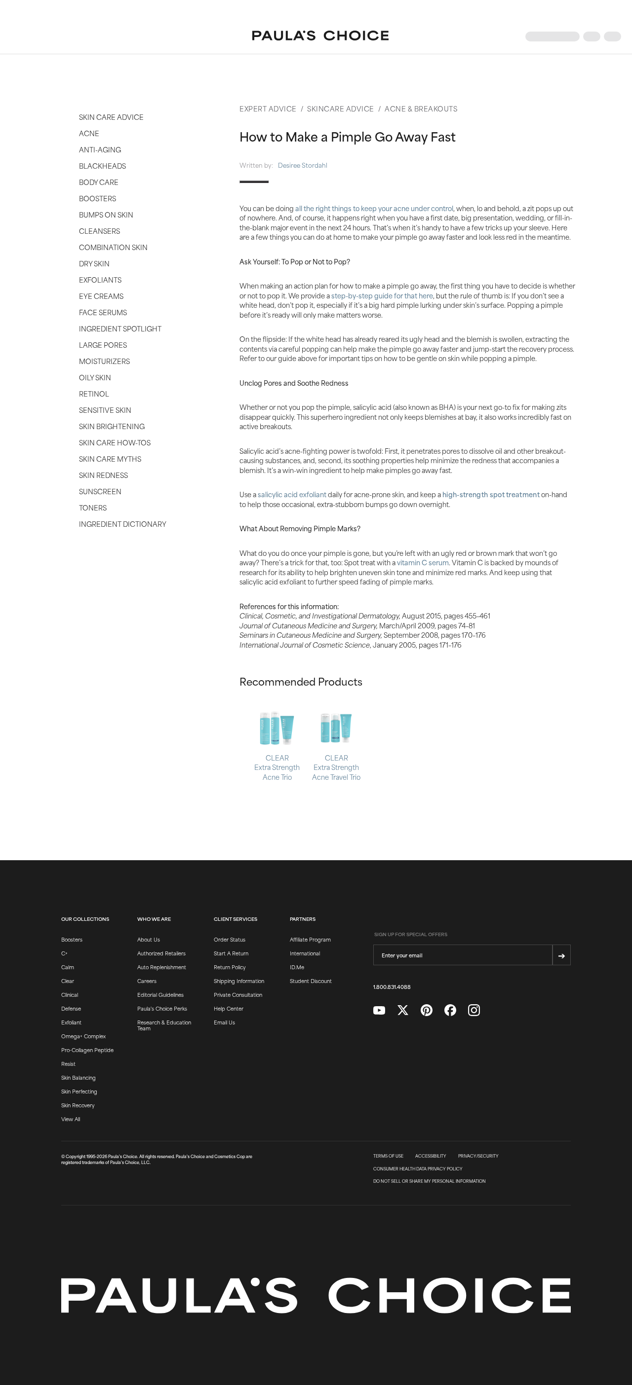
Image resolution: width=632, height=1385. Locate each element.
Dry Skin (94, 263)
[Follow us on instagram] (474, 1010)
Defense (71, 1008)
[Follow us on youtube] (379, 1010)
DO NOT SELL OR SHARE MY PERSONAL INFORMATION (429, 1181)
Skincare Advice (340, 108)
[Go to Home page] (320, 36)
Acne (89, 133)
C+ (64, 953)
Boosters (97, 198)
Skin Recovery (77, 1105)
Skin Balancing (78, 1077)
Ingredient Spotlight (120, 328)
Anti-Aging (100, 149)
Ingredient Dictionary (122, 523)
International (305, 953)
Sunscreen (100, 491)
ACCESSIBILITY (430, 1156)
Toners (93, 507)
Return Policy (229, 967)
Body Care (98, 182)
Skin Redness (103, 475)
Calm (67, 967)
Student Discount (311, 980)
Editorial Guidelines (160, 994)
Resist (68, 1063)
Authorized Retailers (161, 953)
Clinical (69, 994)
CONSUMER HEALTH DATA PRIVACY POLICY (418, 1168)
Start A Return (231, 953)
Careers (147, 980)
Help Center (228, 1008)
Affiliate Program (310, 939)
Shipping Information (239, 980)
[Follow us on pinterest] (427, 1010)
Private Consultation (238, 994)
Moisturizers (104, 361)
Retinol (94, 393)
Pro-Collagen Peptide (87, 1050)
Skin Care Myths (110, 458)
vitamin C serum (423, 562)
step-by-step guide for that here (382, 295)
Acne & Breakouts (421, 108)
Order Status (229, 939)
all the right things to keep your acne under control (374, 208)
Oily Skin (95, 377)
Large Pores (103, 344)
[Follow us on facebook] (450, 1010)
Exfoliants (100, 279)
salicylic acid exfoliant (292, 494)
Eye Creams (101, 296)
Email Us (224, 1022)
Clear (67, 980)
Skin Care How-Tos (115, 442)
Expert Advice (268, 108)
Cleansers (99, 230)
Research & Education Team (164, 1025)
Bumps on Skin (106, 214)
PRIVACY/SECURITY (478, 1156)
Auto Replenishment (161, 967)
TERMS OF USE (388, 1156)
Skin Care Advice (111, 116)
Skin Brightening (112, 426)
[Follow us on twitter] (403, 1010)
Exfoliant (71, 1022)
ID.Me (297, 967)
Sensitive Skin (105, 409)
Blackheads (102, 165)
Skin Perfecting (79, 1091)
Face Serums (103, 312)
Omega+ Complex (83, 1036)
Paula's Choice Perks (162, 1008)
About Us (148, 939)
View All (70, 1119)
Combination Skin (113, 247)
